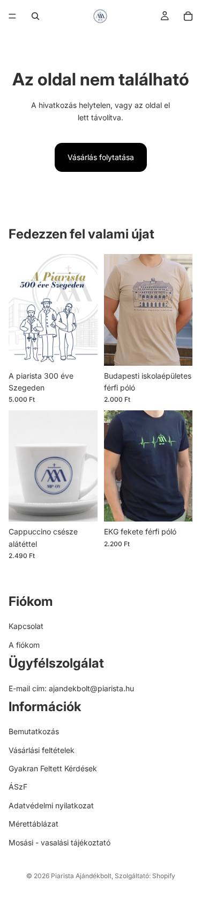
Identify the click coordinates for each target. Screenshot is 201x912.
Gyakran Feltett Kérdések (53, 768)
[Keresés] (35, 16)
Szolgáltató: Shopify (145, 876)
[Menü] (12, 16)
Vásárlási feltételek (42, 750)
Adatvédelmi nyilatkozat (51, 805)
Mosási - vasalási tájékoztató (59, 842)
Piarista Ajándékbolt (81, 876)
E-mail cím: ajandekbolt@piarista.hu (71, 688)
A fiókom (24, 644)
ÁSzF (18, 787)
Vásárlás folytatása (101, 157)
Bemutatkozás (34, 731)
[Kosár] (188, 16)
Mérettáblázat (33, 823)
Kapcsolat (26, 626)
